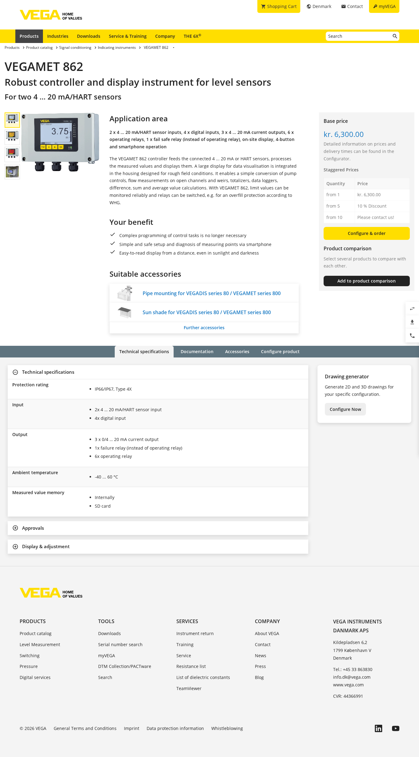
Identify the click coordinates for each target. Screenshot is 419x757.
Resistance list (191, 666)
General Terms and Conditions (85, 728)
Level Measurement (40, 644)
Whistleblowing (227, 728)
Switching (30, 655)
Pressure (29, 666)
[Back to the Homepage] (51, 593)
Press (260, 666)
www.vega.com (348, 685)
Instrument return (195, 633)
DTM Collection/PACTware (124, 666)
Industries (57, 36)
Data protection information (175, 728)
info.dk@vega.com (352, 677)
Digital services (35, 677)
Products (29, 36)
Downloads (88, 36)
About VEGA (267, 633)
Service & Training (128, 36)
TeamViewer (189, 688)
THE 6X (192, 36)
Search (105, 677)
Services (187, 621)
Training (185, 644)
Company (165, 36)
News (260, 655)
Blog (259, 677)
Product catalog (36, 633)
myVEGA (106, 655)
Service (183, 655)
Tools (106, 621)
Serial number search (120, 644)
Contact (263, 644)
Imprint (131, 728)
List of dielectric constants (203, 677)
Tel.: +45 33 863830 (352, 669)
